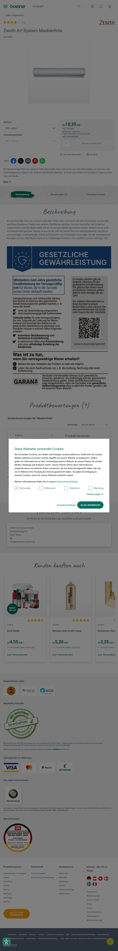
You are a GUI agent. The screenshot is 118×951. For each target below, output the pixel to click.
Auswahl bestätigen (66, 505)
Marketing (98, 488)
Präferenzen (49, 488)
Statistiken (75, 488)
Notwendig (25, 488)
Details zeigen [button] (94, 494)
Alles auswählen (90, 505)
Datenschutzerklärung (67, 481)
